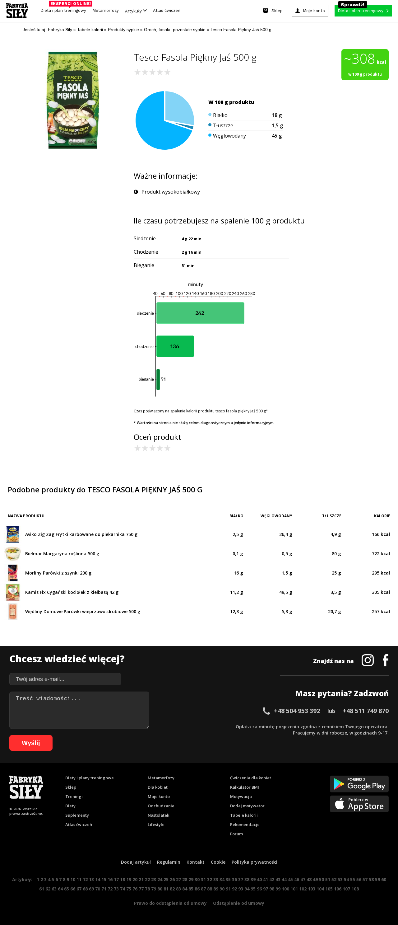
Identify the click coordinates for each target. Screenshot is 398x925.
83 (178, 889)
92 (234, 889)
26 (172, 879)
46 (296, 879)
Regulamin (168, 862)
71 (103, 889)
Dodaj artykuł (136, 862)
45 (290, 879)
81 (166, 889)
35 (228, 879)
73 (116, 889)
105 (329, 889)
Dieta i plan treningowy (64, 9)
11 (78, 879)
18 (122, 879)
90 (222, 889)
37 (240, 879)
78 (147, 889)
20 (134, 879)
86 (197, 889)
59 (377, 879)
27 (178, 879)
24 (159, 879)
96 (259, 889)
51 (327, 879)
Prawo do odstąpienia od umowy (170, 903)
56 (358, 879)
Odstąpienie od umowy (238, 903)
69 (91, 889)
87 (203, 889)
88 (209, 889)
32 (209, 879)
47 (302, 879)
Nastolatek (158, 815)
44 (284, 879)
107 (346, 889)
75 (128, 889)
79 (153, 889)
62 (47, 889)
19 (128, 879)
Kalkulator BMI (244, 787)
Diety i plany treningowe (89, 778)
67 (78, 889)
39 (253, 879)
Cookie (218, 862)
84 (184, 889)
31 (203, 879)
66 (72, 889)
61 (41, 889)
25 (166, 879)
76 (134, 889)
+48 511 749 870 (366, 711)
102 (303, 889)
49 (315, 879)
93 (240, 889)
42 (271, 879)
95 (253, 889)
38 (246, 879)
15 (103, 879)
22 (147, 879)
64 (60, 889)
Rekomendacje (245, 824)
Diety (70, 806)
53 (340, 879)
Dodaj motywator (247, 806)
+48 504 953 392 (297, 711)
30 (197, 879)
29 (190, 879)
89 (215, 889)
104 (320, 889)
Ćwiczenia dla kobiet (250, 778)
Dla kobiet (158, 787)
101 (294, 889)
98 (271, 889)
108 (355, 889)
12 (85, 879)
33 (215, 879)
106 (337, 889)
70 (97, 889)
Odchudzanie (161, 806)
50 (321, 879)
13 (91, 879)
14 (97, 879)
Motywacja (241, 796)
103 (311, 889)
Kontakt (196, 862)
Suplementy (77, 815)
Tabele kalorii (244, 815)
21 (141, 879)
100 (285, 889)
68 (85, 889)
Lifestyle (156, 824)
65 (66, 889)
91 (228, 889)
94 (246, 889)
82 (172, 889)
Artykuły (134, 10)
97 (265, 889)
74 (122, 889)
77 (141, 889)
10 (72, 879)
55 (352, 879)
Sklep (70, 787)
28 (184, 879)
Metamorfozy (105, 10)
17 (116, 879)
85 (190, 889)
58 (371, 879)
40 (259, 879)
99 (277, 889)
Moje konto (159, 796)
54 (346, 879)
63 (54, 889)
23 (153, 879)
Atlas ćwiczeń (166, 10)
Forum (236, 834)
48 (309, 879)
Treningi (74, 796)
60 (383, 879)
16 (110, 879)
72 (110, 889)
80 (159, 889)
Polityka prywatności (254, 862)
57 (365, 879)
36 (234, 879)
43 (277, 879)
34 (222, 879)
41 (265, 879)
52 (333, 879)
